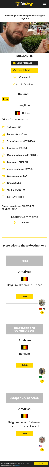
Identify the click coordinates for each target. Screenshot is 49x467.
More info (17, 465)
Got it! (41, 464)
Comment (24, 77)
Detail (25, 296)
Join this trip (24, 70)
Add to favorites (24, 84)
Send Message (24, 62)
